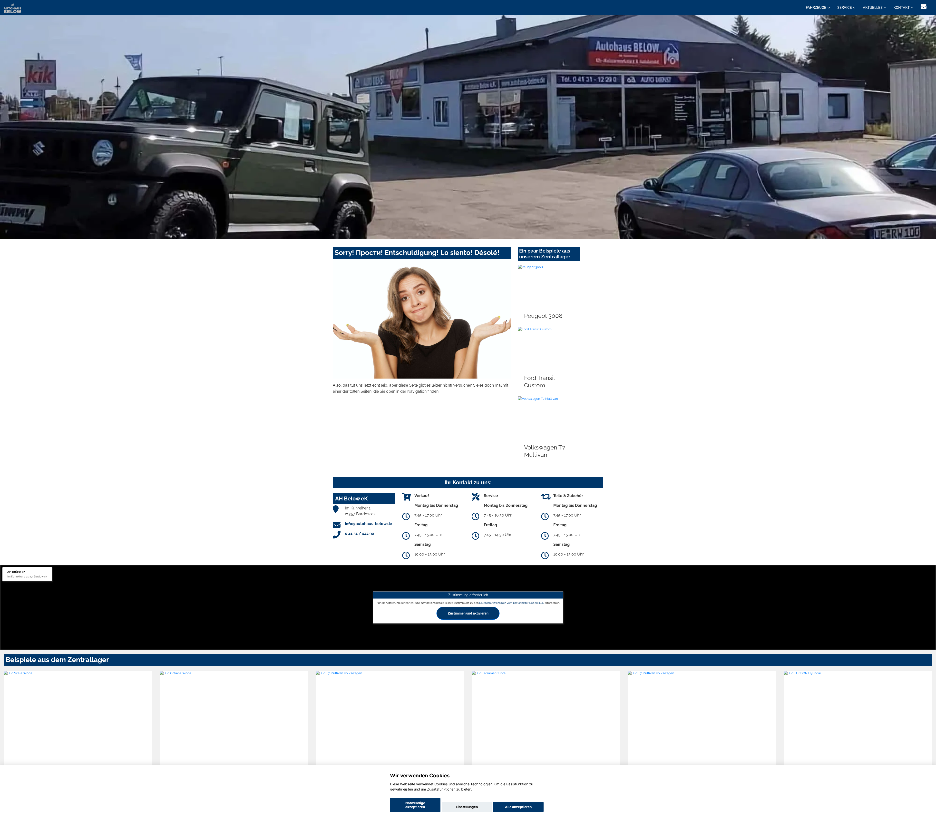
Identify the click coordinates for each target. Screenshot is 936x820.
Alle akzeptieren (518, 807)
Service (844, 7)
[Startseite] (12, 8)
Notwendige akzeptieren (415, 805)
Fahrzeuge (816, 7)
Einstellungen (467, 807)
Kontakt (902, 7)
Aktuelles (873, 7)
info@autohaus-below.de (368, 523)
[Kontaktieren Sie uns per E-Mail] (923, 6)
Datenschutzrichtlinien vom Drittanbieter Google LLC (511, 603)
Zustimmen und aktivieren (468, 613)
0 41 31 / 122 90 (359, 533)
